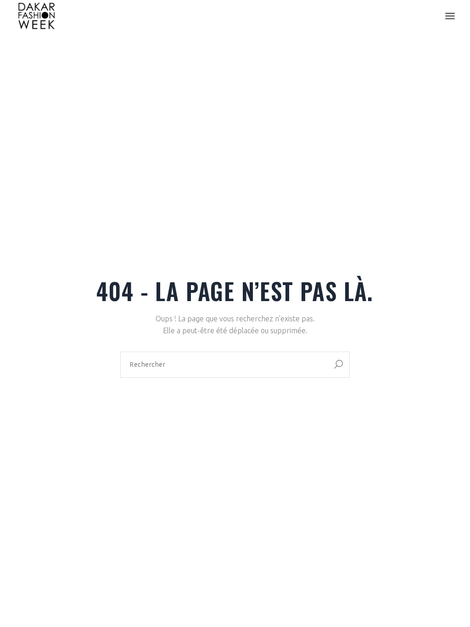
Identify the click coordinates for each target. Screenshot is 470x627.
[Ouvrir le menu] (450, 16)
